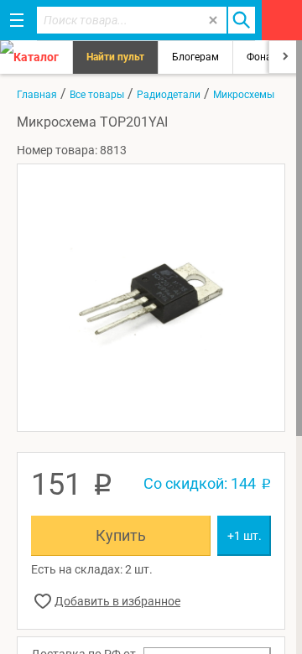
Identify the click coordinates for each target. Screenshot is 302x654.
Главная (37, 95)
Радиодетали (168, 95)
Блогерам (195, 57)
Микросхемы (243, 95)
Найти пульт (115, 57)
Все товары (97, 95)
